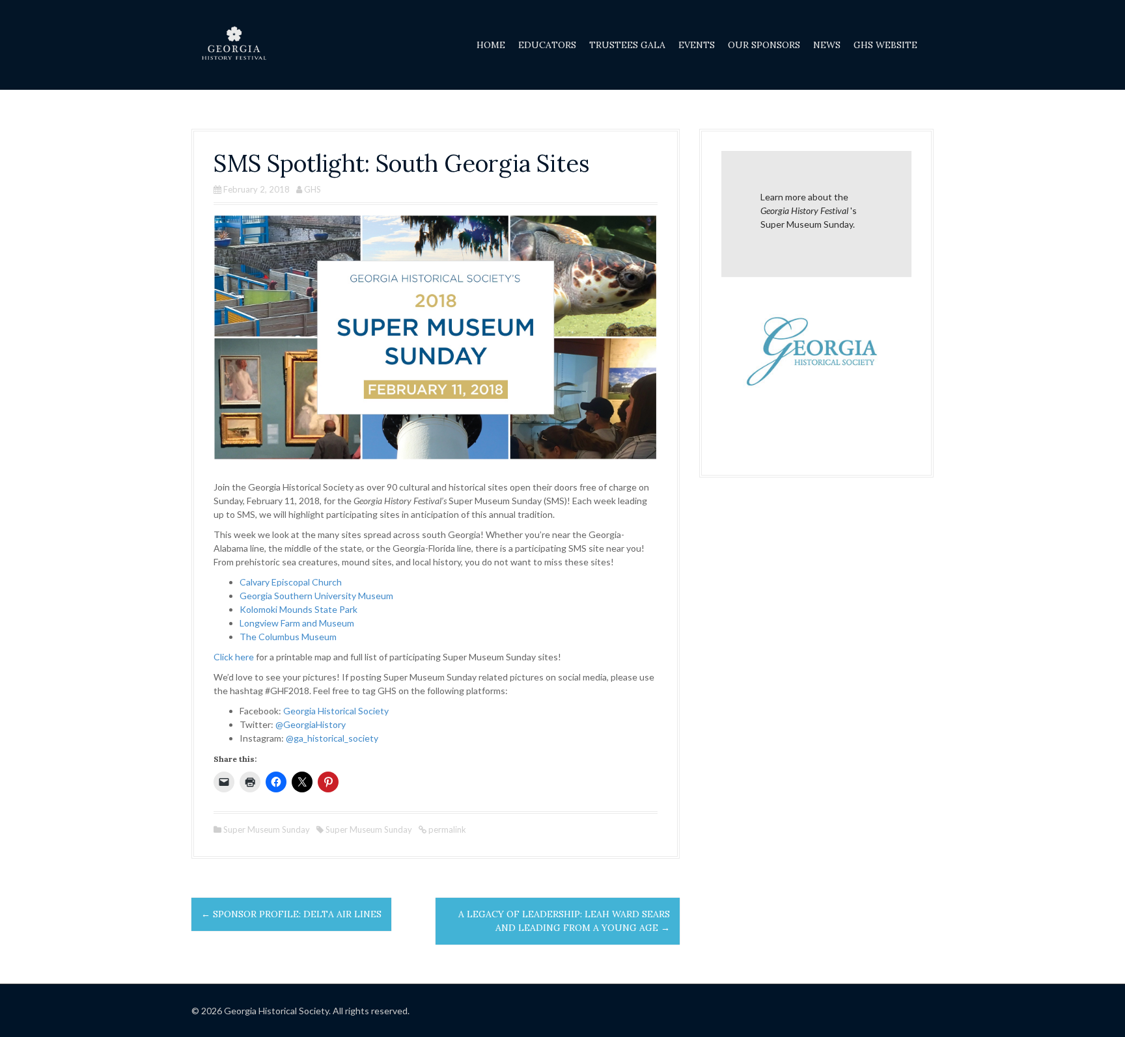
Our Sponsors (764, 45)
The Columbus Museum (288, 636)
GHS (312, 189)
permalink (446, 829)
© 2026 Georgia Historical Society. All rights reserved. (300, 1010)
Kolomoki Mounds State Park (298, 609)
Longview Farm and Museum (297, 622)
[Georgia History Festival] (233, 43)
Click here (234, 656)
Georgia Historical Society (336, 710)
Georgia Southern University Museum (316, 595)
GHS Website (885, 45)
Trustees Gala (627, 45)
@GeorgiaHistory (310, 724)
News (826, 45)
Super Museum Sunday (266, 829)
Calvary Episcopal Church (291, 581)
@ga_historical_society (332, 738)
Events (696, 45)
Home (491, 45)
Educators (547, 45)
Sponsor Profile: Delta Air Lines (291, 914)
